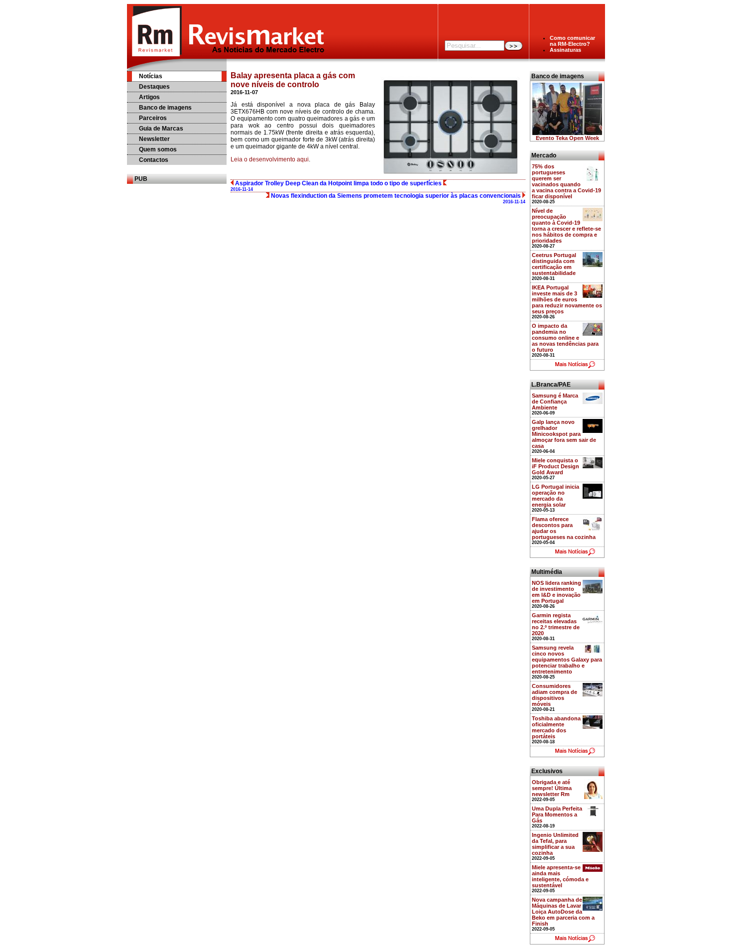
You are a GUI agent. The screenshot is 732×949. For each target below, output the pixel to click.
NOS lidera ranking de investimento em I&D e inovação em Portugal (556, 592)
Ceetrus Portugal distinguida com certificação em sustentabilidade (554, 264)
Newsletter (154, 139)
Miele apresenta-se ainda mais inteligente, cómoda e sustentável (560, 876)
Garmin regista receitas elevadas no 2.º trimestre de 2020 (556, 624)
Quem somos (158, 149)
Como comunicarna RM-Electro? (572, 41)
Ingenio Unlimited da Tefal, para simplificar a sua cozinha (555, 844)
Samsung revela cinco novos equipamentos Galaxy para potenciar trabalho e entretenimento (567, 660)
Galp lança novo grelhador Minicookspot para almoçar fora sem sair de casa (564, 434)
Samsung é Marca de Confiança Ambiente (555, 401)
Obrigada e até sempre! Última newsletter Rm (552, 788)
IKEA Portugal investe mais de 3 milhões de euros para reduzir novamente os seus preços (567, 299)
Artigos (149, 97)
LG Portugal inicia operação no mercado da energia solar (555, 496)
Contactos (153, 159)
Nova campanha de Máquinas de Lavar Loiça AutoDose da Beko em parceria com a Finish (563, 912)
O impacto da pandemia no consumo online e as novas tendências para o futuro (565, 338)
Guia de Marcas (161, 128)
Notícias (150, 76)
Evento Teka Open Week (567, 138)
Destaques (154, 86)
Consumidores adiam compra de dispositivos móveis (554, 695)
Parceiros (153, 118)
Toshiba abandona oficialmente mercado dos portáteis (556, 727)
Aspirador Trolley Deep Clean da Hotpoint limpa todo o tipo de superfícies (337, 186)
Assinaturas (565, 50)
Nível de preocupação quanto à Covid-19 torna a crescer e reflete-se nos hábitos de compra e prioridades (566, 226)
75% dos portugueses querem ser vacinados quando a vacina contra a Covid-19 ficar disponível (566, 181)
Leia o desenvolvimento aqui (270, 159)
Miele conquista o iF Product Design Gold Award (555, 466)
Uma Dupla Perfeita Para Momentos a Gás (557, 814)
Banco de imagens (165, 107)
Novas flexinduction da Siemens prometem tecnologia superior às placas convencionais (397, 198)
